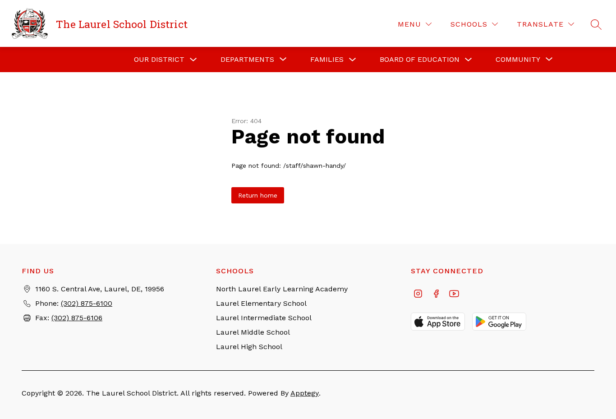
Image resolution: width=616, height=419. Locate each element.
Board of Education (420, 59)
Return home (257, 195)
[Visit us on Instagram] (418, 294)
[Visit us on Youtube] (454, 294)
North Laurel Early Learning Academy (282, 289)
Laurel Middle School (253, 332)
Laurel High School (249, 346)
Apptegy (304, 393)
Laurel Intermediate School (264, 317)
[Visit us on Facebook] (436, 294)
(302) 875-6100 (86, 303)
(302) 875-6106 (76, 317)
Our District (159, 59)
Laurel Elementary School (261, 303)
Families (327, 59)
